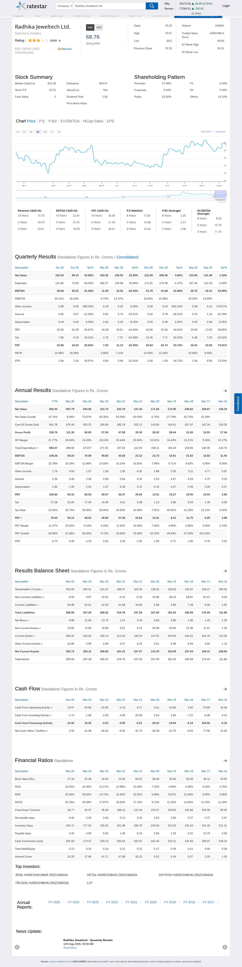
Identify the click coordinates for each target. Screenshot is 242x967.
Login (226, 5)
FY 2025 (54, 902)
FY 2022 (112, 902)
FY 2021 (131, 902)
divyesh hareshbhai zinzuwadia (186, 875)
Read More (70, 947)
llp (89, 883)
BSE (99, 27)
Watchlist (66, 48)
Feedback (238, 403)
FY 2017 (208, 902)
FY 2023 (93, 902)
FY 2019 (170, 902)
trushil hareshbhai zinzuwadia (42, 883)
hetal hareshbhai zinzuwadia (112, 875)
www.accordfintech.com (60, 961)
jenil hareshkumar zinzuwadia (41, 875)
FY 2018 (189, 902)
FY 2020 (151, 902)
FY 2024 (73, 902)
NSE (90, 27)
